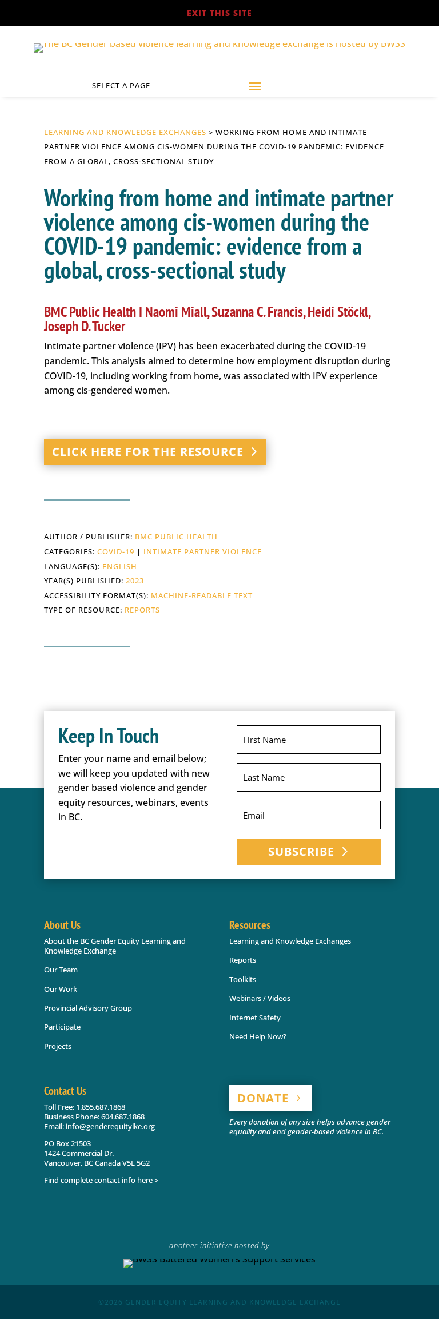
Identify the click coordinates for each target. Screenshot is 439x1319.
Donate (263, 1098)
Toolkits (242, 979)
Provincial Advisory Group (88, 1008)
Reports (142, 610)
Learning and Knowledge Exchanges (125, 132)
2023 (135, 580)
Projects (57, 1046)
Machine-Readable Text (202, 595)
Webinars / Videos (259, 998)
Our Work (60, 989)
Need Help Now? (257, 1036)
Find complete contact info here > (101, 1180)
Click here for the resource (148, 451)
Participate (62, 1027)
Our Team (61, 969)
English (119, 566)
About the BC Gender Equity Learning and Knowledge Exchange (115, 946)
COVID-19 (115, 551)
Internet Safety (255, 1017)
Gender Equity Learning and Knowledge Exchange (233, 1302)
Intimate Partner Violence (202, 551)
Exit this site (219, 12)
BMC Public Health (176, 536)
